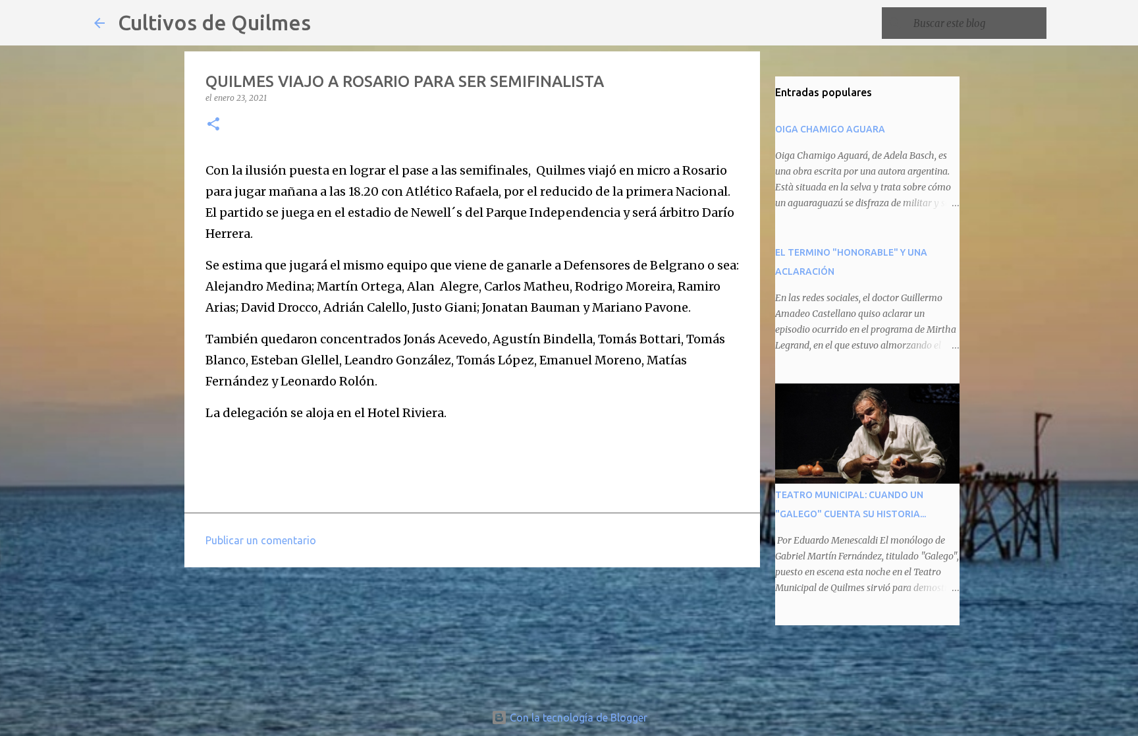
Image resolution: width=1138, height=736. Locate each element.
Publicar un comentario (260, 540)
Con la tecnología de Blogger (577, 717)
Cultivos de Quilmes (214, 22)
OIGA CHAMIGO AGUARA (830, 129)
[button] (213, 125)
